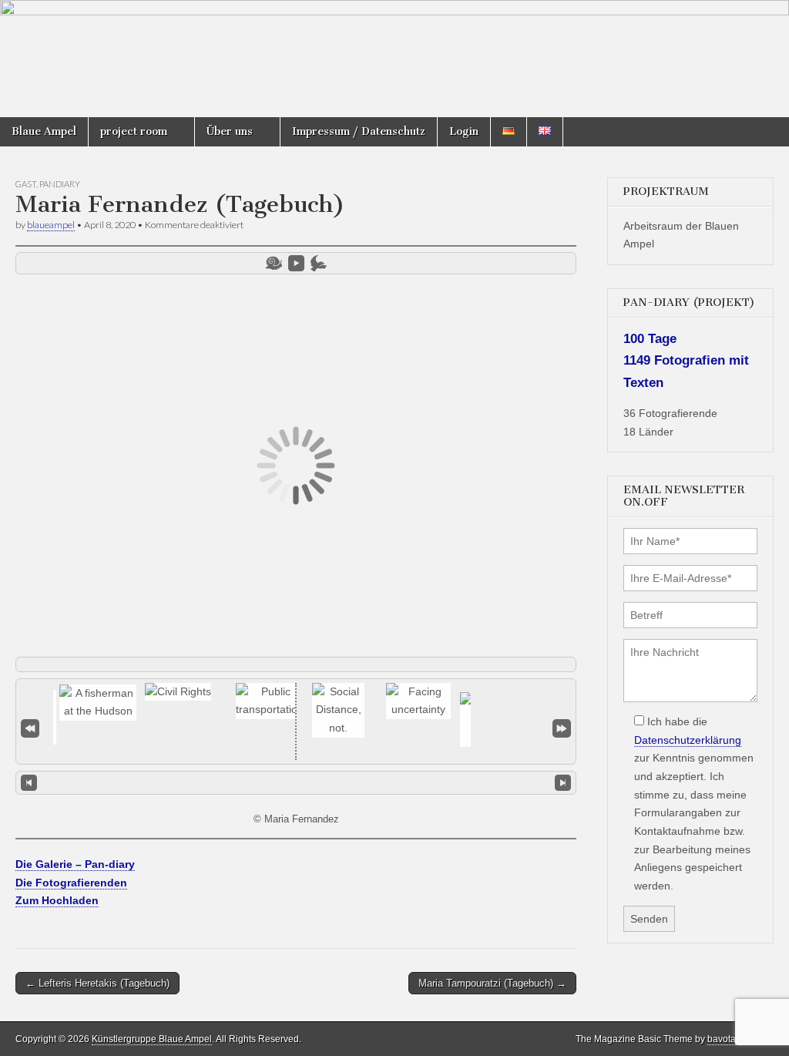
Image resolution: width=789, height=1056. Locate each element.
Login (463, 131)
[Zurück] (29, 783)
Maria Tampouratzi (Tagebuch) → (492, 983)
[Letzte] (561, 728)
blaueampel (51, 224)
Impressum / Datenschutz (358, 131)
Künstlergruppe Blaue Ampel (152, 1039)
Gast (25, 184)
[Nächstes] (563, 783)
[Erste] (30, 728)
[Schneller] (319, 263)
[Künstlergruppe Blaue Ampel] (394, 58)
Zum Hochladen (57, 900)
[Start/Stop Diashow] (296, 263)
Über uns (229, 131)
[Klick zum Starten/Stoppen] (295, 782)
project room (133, 131)
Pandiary (59, 184)
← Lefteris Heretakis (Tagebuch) (97, 983)
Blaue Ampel (44, 131)
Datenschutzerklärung (687, 740)
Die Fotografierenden (71, 882)
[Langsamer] (274, 263)
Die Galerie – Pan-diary (75, 864)
